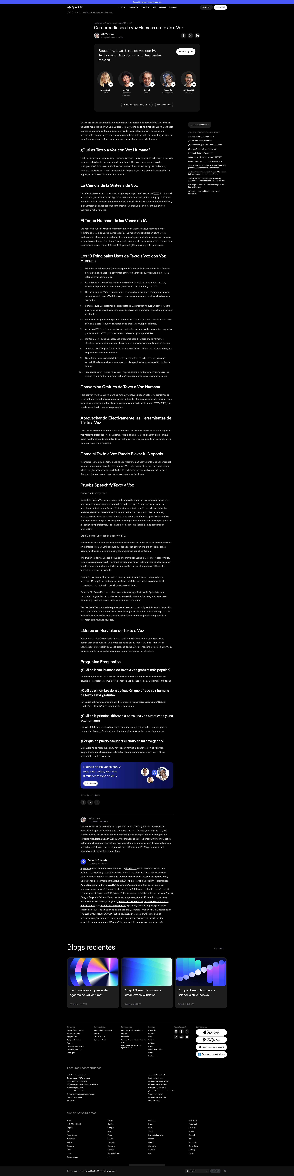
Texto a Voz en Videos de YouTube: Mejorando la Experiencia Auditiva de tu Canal (207, 173)
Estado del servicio (155, 1049)
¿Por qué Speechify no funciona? (202, 149)
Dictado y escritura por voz (76, 1075)
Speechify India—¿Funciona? (200, 153)
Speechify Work (99, 1040)
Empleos (151, 1040)
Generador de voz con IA (103, 1030)
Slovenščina (193, 1146)
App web (70, 1043)
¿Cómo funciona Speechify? (200, 141)
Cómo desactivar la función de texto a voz (205, 161)
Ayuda (150, 1046)
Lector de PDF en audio (75, 1091)
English (69, 1128)
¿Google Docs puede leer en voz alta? (161, 1091)
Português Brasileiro (155, 1135)
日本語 (150, 1131)
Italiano (110, 1131)
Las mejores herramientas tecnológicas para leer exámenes (206, 186)
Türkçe (69, 1142)
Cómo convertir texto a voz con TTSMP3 (205, 157)
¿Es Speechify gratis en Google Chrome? (205, 145)
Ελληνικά (151, 1150)
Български (70, 1146)
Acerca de (152, 1030)
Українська (71, 1139)
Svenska (151, 1139)
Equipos (124, 1033)
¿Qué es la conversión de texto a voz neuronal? (203, 192)
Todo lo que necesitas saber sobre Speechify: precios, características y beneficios (207, 166)
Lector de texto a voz (155, 1078)
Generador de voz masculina (158, 1081)
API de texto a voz (153, 642)
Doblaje (97, 1033)
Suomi (150, 1128)
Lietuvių (192, 1150)
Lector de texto (153, 1101)
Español (110, 1139)
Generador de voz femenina (77, 1081)
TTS (75, 12)
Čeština (110, 1124)
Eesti (69, 1150)
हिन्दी (68, 1131)
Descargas (71, 1053)
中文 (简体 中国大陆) (74, 1124)
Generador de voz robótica (157, 1084)
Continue (215, 1171)
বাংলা (149, 1153)
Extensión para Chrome (75, 1046)
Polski (110, 1135)
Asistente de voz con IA (156, 1075)
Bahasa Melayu (72, 1157)
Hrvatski (111, 1150)
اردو (109, 1157)
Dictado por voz (129, 55)
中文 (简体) (152, 1120)
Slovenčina (152, 1146)
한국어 (191, 1131)
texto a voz (145, 126)
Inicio (69, 12)
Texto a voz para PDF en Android (78, 1078)
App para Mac (72, 1037)
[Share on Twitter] (190, 35)
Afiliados (151, 1043)
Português (193, 1142)
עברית (69, 1153)
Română (151, 1142)
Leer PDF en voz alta (74, 1097)
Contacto (151, 1033)
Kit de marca (152, 1056)
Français (111, 1128)
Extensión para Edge (74, 1049)
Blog (150, 1037)
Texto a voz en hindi (155, 1094)
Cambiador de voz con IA (157, 1088)
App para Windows (74, 1040)
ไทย (190, 1139)
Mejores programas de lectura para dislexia (82, 1084)
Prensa (150, 1053)
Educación (125, 1037)
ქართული (111, 1146)
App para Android (73, 1033)
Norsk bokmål (72, 1135)
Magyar (110, 1120)
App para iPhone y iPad (75, 1030)
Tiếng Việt (111, 1142)
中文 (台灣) (193, 1120)
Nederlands (193, 1124)
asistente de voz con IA (137, 50)
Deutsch (192, 1128)
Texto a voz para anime (75, 1088)
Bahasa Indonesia (114, 1153)
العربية (69, 1120)
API (154, 7)
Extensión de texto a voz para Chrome (80, 1094)
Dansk (150, 1124)
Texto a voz (107, 55)
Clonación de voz (100, 1037)
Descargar (145, 7)
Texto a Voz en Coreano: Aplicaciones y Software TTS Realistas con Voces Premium (206, 179)
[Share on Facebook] (183, 35)
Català (191, 1153)
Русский (192, 1135)
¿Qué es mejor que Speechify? (201, 136)
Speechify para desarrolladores (132, 1030)
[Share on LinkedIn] (197, 35)
